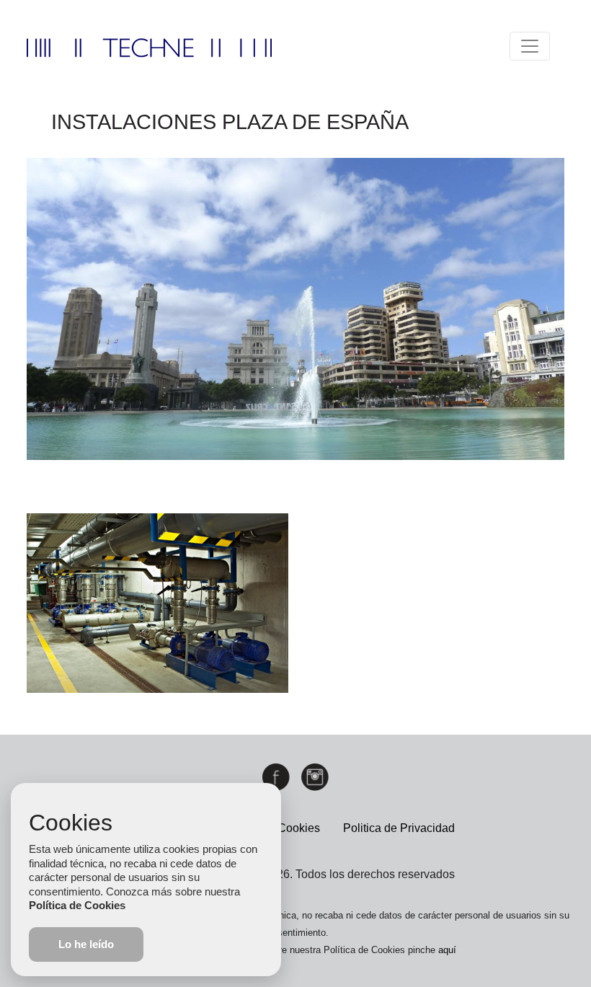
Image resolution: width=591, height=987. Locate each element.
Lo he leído (86, 944)
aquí (447, 949)
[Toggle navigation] (530, 46)
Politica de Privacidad (399, 828)
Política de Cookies (77, 905)
